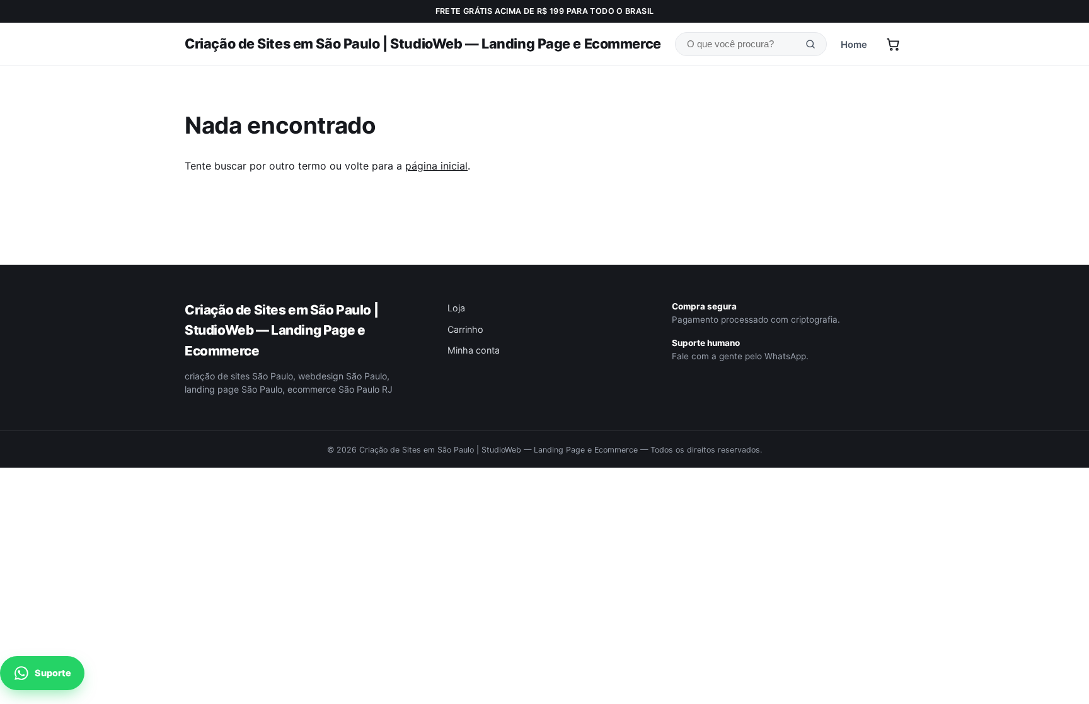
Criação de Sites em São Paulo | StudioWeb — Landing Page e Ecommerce (423, 43)
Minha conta (473, 350)
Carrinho (465, 329)
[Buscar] (810, 44)
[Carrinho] (893, 44)
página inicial (436, 165)
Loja (456, 308)
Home (854, 44)
